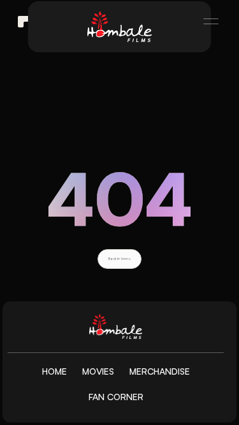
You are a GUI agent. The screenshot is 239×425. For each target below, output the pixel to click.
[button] (205, 21)
